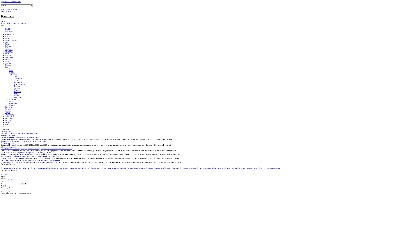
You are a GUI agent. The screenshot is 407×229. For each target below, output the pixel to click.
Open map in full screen (9, 180)
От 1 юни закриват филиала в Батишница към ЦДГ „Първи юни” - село (30, 160)
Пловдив (8, 63)
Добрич (8, 48)
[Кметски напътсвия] (39, 168)
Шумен (7, 122)
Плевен (7, 61)
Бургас (7, 36)
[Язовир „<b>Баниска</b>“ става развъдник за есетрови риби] (24, 141)
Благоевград (9, 34)
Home (3, 23)
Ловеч (7, 53)
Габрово (8, 46)
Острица (17, 90)
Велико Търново (11, 40)
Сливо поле (13, 103)
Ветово (12, 73)
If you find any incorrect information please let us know (19, 133)
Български (9, 31)
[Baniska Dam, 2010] (171, 168)
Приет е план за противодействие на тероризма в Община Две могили (26, 153)
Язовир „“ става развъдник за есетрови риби (20, 137)
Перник (8, 59)
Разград (8, 65)
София (7, 113)
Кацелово (17, 86)
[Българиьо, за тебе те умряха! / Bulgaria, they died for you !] (68, 168)
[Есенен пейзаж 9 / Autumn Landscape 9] (15, 168)
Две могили (16, 23)
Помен (16, 94)
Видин (7, 42)
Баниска (25, 23)
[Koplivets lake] (218, 168)
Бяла (11, 71)
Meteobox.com (6, 132)
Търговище (9, 118)
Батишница (18, 78)
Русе (8, 23)
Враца (7, 44)
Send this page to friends (9, 9)
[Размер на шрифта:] (8, 147)
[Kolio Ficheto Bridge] (205, 168)
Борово (12, 69)
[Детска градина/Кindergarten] (270, 168)
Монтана (8, 55)
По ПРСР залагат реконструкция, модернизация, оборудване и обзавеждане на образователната (36, 149)
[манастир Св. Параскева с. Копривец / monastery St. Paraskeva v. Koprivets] (118, 168)
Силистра (8, 107)
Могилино (17, 88)
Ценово (12, 105)
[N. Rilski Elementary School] (248, 168)
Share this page (6, 11)
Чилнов (16, 95)
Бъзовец (16, 80)
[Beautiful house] (231, 168)
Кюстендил (9, 52)
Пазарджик (9, 57)
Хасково (8, 120)
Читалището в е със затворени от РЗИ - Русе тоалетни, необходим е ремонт (31, 156)
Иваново (12, 99)
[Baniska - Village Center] (155, 168)
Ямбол (7, 124)
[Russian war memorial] (188, 168)
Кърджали (9, 50)
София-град (9, 115)
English (7, 29)
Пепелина (17, 92)
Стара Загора (10, 116)
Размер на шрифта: (7, 143)
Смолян (8, 111)
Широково (17, 97)
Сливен (8, 109)
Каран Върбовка (19, 84)
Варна (7, 38)
